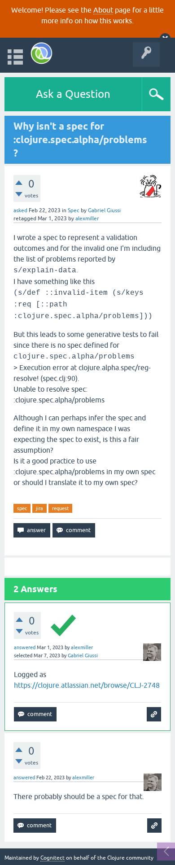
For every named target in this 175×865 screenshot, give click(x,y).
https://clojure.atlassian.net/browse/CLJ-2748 (87, 685)
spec (22, 508)
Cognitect (52, 858)
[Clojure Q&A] (41, 53)
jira (39, 508)
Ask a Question (73, 94)
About (103, 10)
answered (24, 647)
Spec (73, 210)
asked (20, 210)
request (60, 508)
